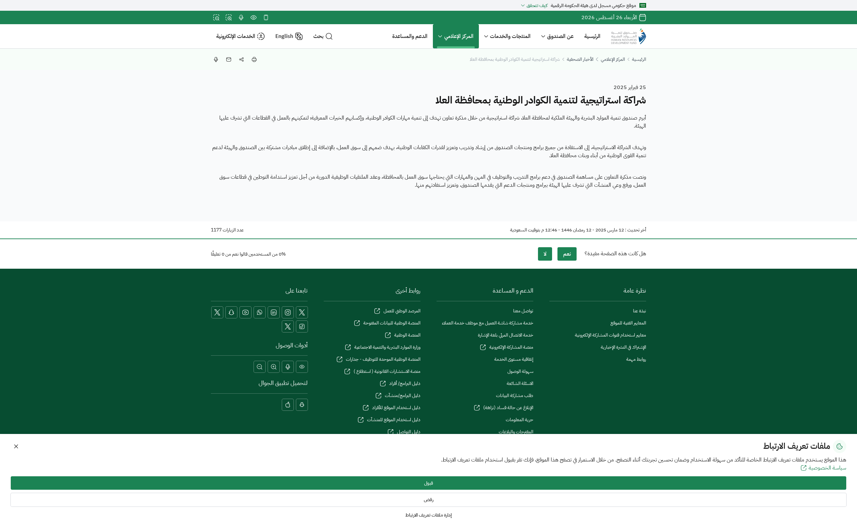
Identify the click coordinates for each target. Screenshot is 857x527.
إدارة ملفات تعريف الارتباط (428, 515)
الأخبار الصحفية (580, 59)
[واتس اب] (259, 312)
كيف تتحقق (537, 5)
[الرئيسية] (628, 36)
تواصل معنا (523, 310)
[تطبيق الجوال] (266, 17)
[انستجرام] (288, 312)
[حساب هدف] (288, 326)
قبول (428, 483)
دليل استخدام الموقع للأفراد (396, 407)
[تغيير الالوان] (253, 17)
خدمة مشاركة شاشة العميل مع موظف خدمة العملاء (487, 322)
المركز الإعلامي (458, 36)
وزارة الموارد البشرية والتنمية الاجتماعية (387, 347)
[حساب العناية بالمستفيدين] (217, 312)
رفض (429, 499)
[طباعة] (254, 59)
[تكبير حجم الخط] (228, 17)
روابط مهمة (636, 359)
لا (545, 254)
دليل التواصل (408, 431)
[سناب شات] (231, 312)
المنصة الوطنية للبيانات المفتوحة (391, 322)
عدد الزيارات (233, 229)
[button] (323, 36)
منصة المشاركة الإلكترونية (511, 347)
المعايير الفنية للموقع (628, 322)
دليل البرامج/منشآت (402, 395)
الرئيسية (592, 36)
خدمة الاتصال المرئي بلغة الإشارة (505, 335)
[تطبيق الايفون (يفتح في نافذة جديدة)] (288, 404)
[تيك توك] (302, 326)
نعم (567, 254)
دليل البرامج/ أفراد (404, 383)
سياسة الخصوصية (827, 468)
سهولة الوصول (520, 371)
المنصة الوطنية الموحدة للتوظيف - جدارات (383, 359)
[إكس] (302, 312)
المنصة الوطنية (407, 335)
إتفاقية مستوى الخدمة (513, 359)
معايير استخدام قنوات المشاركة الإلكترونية (610, 335)
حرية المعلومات (519, 419)
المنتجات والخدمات (510, 36)
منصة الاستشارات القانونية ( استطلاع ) (387, 371)
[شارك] (241, 59)
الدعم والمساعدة (409, 36)
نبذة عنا (639, 310)
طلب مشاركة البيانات (514, 395)
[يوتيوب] (245, 312)
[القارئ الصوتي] (241, 17)
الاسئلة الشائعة (520, 383)
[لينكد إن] (273, 312)
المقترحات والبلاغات (516, 431)
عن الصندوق (560, 36)
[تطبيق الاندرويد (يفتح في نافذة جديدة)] (302, 404)
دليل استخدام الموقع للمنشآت (393, 419)
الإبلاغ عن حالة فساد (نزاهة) (508, 407)
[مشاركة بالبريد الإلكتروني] (229, 59)
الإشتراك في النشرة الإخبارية (623, 347)
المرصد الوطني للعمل (402, 310)
